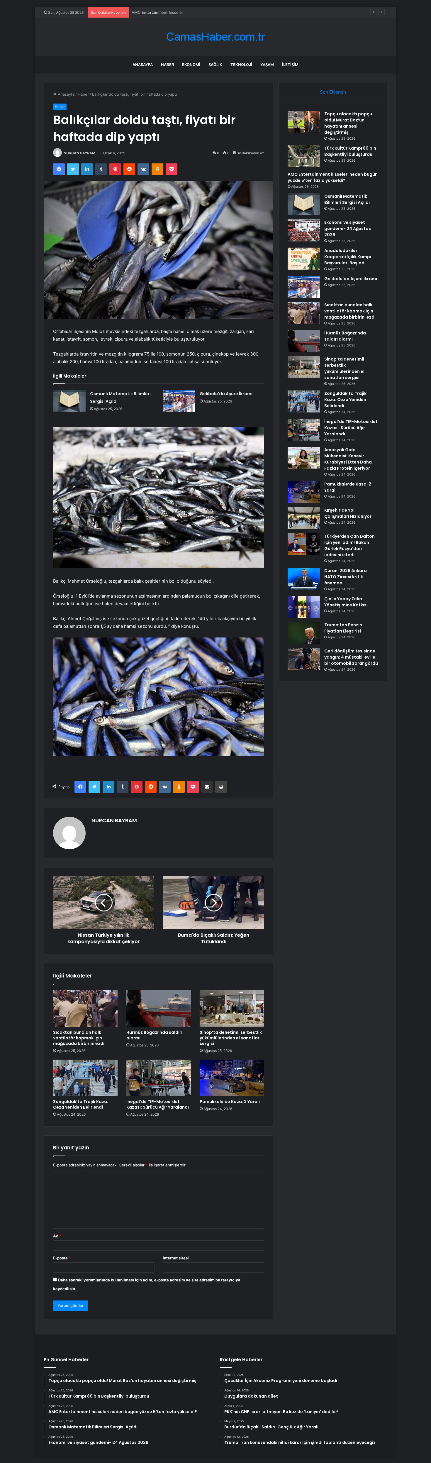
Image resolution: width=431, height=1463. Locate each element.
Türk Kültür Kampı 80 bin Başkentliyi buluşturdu (350, 151)
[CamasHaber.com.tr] (215, 37)
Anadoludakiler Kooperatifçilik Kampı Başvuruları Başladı (347, 257)
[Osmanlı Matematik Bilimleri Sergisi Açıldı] (69, 401)
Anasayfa (143, 64)
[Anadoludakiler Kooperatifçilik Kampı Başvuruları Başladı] (304, 259)
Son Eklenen (333, 92)
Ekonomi (191, 64)
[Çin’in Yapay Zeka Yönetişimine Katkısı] (304, 607)
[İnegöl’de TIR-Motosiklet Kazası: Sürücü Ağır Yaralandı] (158, 1078)
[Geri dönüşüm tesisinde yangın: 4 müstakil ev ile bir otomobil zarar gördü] (304, 659)
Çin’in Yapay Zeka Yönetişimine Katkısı (346, 602)
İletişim (290, 64)
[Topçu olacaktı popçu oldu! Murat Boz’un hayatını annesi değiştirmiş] (304, 122)
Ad (57, 1236)
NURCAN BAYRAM (79, 153)
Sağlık (215, 64)
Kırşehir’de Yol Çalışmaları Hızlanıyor (347, 513)
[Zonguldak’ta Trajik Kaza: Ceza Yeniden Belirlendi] (85, 1078)
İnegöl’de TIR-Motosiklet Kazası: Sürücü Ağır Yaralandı (157, 1104)
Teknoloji (241, 64)
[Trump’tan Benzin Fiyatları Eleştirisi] (304, 633)
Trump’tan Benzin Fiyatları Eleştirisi (343, 628)
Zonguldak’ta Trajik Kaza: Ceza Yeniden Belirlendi (80, 1104)
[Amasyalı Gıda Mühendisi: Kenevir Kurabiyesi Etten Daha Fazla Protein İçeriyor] (304, 458)
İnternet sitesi (176, 1258)
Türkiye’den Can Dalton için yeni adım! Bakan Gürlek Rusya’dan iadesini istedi (349, 545)
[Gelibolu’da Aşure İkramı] (179, 401)
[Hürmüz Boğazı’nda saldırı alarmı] (158, 1008)
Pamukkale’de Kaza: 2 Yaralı (230, 1102)
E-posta (62, 1258)
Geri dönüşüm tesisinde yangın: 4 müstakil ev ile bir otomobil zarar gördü (351, 657)
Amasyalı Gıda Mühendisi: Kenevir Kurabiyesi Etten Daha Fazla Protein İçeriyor (348, 459)
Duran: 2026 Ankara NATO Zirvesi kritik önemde (345, 577)
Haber (167, 64)
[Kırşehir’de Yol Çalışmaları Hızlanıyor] (304, 518)
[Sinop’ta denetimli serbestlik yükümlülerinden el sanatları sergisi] (232, 1008)
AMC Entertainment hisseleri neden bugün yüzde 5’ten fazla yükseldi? (196, 12)
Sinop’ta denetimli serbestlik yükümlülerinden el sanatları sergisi (231, 1037)
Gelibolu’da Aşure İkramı (226, 394)
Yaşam (267, 64)
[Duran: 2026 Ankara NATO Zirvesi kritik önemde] (304, 579)
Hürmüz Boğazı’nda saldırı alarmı (154, 1035)
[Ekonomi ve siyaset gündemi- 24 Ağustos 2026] (304, 230)
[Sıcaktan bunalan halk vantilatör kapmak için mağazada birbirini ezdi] (85, 1008)
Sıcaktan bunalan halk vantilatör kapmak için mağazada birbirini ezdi (78, 1037)
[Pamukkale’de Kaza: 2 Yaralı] (232, 1078)
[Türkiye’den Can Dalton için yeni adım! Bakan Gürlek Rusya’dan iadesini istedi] (304, 544)
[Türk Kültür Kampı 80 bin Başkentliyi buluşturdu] (304, 156)
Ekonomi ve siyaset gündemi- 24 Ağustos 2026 (347, 228)
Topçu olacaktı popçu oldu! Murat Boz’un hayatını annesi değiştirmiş (348, 123)
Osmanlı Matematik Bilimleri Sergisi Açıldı (347, 199)
